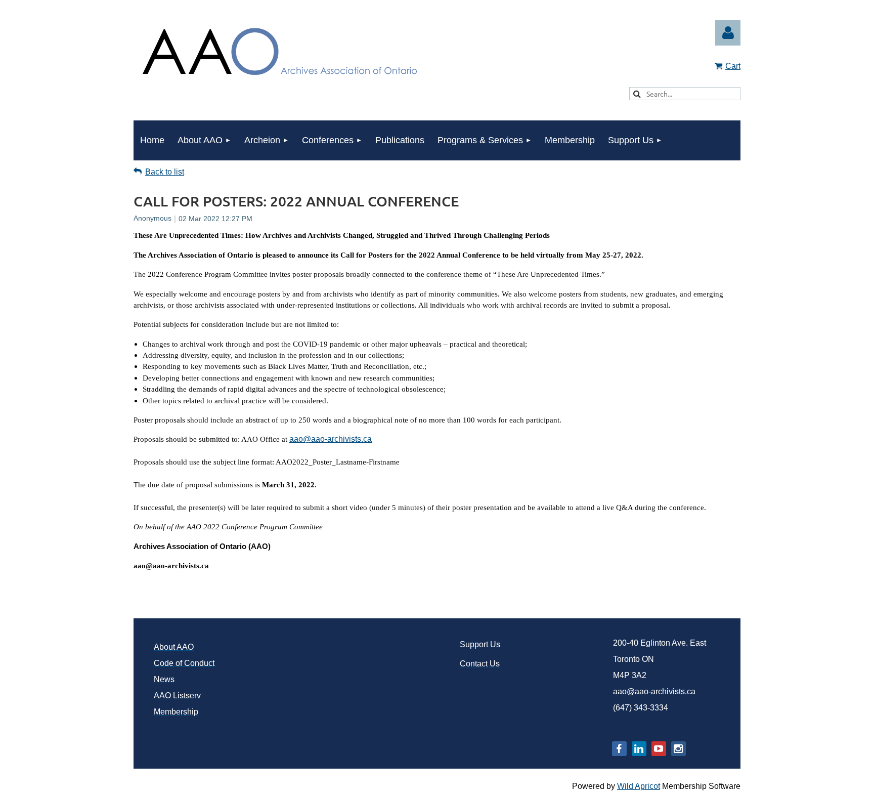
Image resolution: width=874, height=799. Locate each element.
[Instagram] (678, 748)
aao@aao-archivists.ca (330, 439)
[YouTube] (658, 748)
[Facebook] (619, 748)
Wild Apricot (638, 786)
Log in (727, 33)
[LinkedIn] (639, 748)
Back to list (164, 171)
